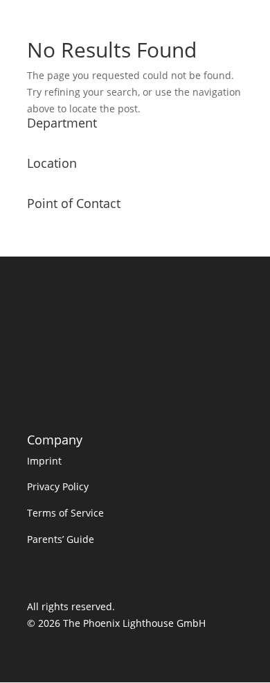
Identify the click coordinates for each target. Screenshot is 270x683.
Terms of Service (65, 512)
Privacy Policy (58, 486)
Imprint (44, 460)
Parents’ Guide (60, 539)
